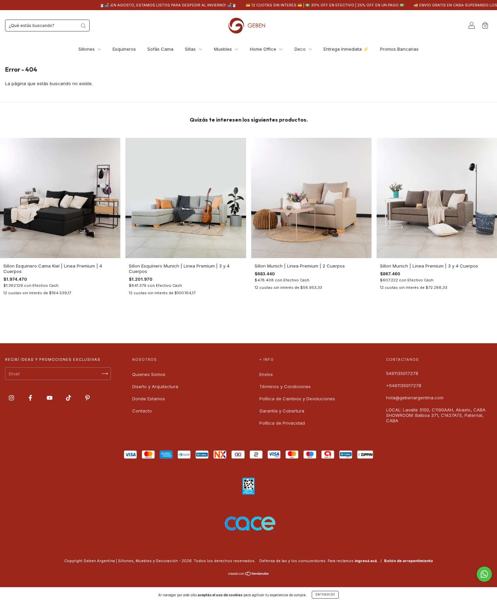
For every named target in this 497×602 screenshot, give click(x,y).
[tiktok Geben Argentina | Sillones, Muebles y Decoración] (69, 397)
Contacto (142, 410)
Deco (300, 49)
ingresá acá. (366, 560)
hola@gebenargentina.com (415, 397)
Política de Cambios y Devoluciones (297, 398)
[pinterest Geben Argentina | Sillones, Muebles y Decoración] (87, 397)
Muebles (223, 49)
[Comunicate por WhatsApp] (484, 574)
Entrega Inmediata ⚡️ (346, 49)
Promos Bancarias (399, 49)
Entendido (325, 594)
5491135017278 (402, 373)
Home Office (264, 49)
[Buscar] (83, 25)
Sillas (191, 49)
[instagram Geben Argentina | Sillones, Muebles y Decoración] (12, 397)
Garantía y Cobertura (281, 410)
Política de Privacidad (282, 423)
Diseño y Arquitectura (155, 386)
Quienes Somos (148, 374)
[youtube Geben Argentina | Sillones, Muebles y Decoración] (50, 397)
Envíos (266, 374)
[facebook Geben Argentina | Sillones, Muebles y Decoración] (31, 397)
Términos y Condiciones (285, 386)
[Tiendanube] (249, 574)
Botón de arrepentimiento (408, 560)
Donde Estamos (148, 398)
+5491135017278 (403, 385)
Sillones (87, 49)
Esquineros (124, 49)
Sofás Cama (160, 49)
